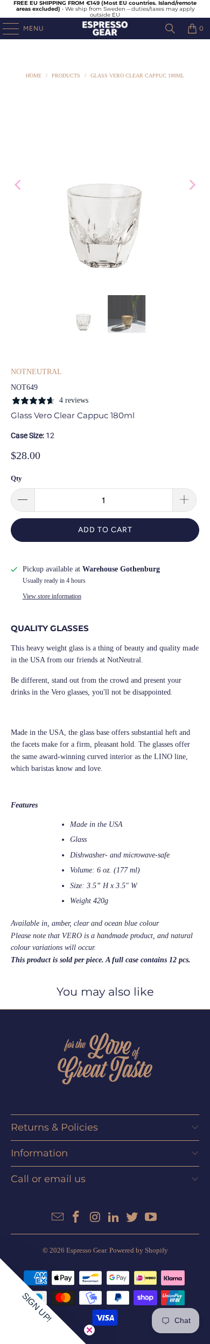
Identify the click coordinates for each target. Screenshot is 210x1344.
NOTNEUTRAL (36, 372)
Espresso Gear (86, 1250)
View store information (52, 596)
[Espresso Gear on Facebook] (76, 1218)
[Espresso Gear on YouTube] (151, 1218)
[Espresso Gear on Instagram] (95, 1218)
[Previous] (18, 184)
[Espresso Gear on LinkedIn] (114, 1218)
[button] (43, 1301)
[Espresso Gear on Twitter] (132, 1218)
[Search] (170, 28)
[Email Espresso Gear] (58, 1218)
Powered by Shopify (138, 1250)
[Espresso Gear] (105, 28)
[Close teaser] (89, 1330)
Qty (16, 478)
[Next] (191, 184)
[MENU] (5, 28)
